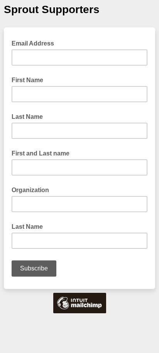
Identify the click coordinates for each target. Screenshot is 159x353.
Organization (30, 190)
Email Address (35, 43)
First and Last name (40, 153)
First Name (27, 80)
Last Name (27, 116)
